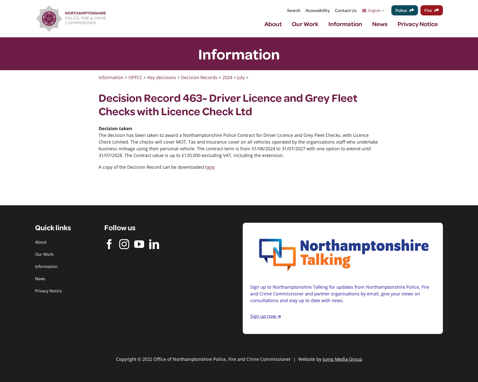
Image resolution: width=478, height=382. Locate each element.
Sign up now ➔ (265, 316)
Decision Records (199, 77)
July (241, 77)
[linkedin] (154, 244)
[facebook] (109, 244)
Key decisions (161, 77)
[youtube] (139, 244)
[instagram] (124, 244)
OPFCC (135, 77)
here (210, 167)
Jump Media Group (342, 359)
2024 (227, 77)
